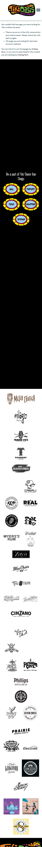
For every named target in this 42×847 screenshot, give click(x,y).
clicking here (22, 55)
